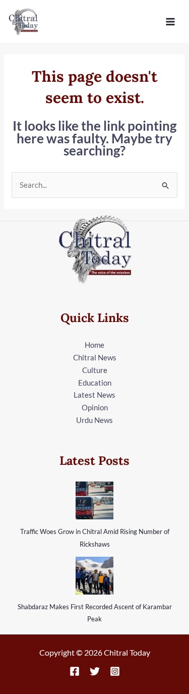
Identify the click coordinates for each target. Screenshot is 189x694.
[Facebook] (75, 671)
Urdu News (94, 419)
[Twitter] (95, 671)
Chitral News (94, 357)
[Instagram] (115, 671)
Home (94, 344)
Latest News (94, 394)
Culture (94, 370)
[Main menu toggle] (170, 21)
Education (94, 382)
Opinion (95, 407)
